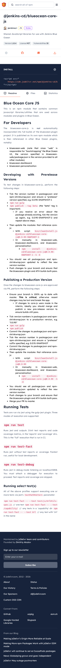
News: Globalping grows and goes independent (27, 655)
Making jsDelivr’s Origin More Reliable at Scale (27, 638)
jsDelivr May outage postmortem (20, 660)
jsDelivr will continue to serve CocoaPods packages (30, 651)
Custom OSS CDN (12, 600)
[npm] (38, 53)
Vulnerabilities (41, 43)
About (7, 582)
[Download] (54, 53)
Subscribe (30, 565)
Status (33, 582)
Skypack (31, 620)
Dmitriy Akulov (23, 542)
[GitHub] (22, 53)
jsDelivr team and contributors (34, 539)
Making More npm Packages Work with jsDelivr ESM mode (30, 645)
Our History (9, 588)
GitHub (7, 614)
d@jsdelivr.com (38, 594)
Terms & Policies (38, 588)
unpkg (30, 614)
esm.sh (54, 614)
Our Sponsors (10, 594)
